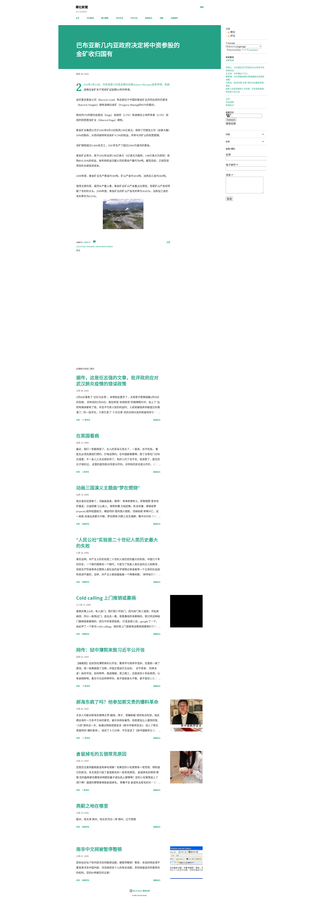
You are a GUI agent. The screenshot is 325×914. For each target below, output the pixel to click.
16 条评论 (86, 686)
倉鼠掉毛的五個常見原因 (101, 754)
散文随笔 (104, 18)
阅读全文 (156, 420)
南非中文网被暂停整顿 (99, 849)
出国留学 (174, 18)
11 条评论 (86, 738)
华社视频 (230, 102)
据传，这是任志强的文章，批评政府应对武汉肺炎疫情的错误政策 (117, 381)
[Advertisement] (119, 335)
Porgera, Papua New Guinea (99, 246)
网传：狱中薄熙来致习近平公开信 (110, 650)
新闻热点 (148, 18)
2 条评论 (85, 472)
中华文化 (134, 18)
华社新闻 (90, 18)
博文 (232, 32)
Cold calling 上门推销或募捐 (106, 598)
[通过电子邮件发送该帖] (94, 242)
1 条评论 (85, 790)
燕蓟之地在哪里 (92, 806)
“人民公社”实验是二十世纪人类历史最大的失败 (117, 543)
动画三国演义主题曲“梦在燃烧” (108, 488)
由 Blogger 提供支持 (141, 891)
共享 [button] (168, 242)
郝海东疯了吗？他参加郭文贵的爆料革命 (117, 702)
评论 (232, 35)
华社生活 (119, 18)
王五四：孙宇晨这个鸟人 (237, 73)
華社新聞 (82, 7)
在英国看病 (87, 436)
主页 (77, 18)
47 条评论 (86, 420)
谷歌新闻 (230, 60)
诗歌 (161, 18)
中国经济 (86, 242)
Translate (252, 49)
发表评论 (85, 524)
